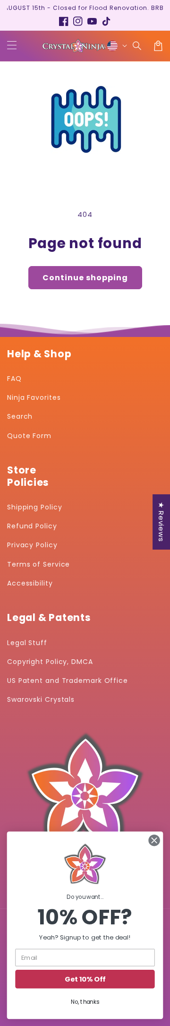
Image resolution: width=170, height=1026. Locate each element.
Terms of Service (38, 564)
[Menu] (11, 45)
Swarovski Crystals (41, 699)
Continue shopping (85, 277)
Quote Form (29, 435)
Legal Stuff (27, 642)
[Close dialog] (154, 841)
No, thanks (85, 1002)
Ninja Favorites (34, 397)
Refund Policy (32, 526)
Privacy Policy (32, 545)
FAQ (14, 378)
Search (20, 416)
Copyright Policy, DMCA (50, 661)
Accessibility (30, 583)
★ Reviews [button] (161, 521)
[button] (137, 45)
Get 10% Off (85, 979)
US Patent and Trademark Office (67, 680)
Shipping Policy (34, 507)
